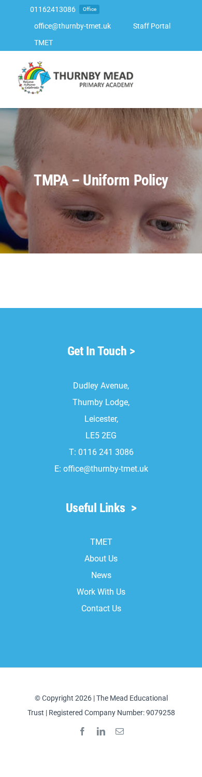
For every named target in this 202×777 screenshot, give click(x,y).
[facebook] (82, 731)
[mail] (120, 731)
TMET (101, 542)
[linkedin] (101, 731)
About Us (101, 559)
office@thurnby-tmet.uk (105, 469)
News (101, 575)
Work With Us (101, 592)
